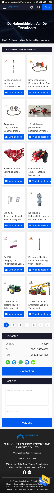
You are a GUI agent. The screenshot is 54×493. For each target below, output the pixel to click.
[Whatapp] (20, 362)
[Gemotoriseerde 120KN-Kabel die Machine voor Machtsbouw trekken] (39, 155)
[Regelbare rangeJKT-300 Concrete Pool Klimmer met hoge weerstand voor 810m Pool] (14, 111)
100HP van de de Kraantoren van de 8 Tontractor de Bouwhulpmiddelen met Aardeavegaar (38, 308)
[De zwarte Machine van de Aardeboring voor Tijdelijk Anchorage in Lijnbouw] (39, 244)
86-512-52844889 (44, 2)
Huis (4, 40)
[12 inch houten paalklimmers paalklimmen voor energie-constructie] (39, 111)
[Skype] (14, 362)
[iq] (33, 362)
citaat (47, 7)
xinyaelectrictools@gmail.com (18, 2)
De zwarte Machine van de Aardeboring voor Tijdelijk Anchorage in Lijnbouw (38, 264)
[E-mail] (27, 362)
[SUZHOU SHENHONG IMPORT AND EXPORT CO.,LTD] (13, 7)
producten (12, 40)
